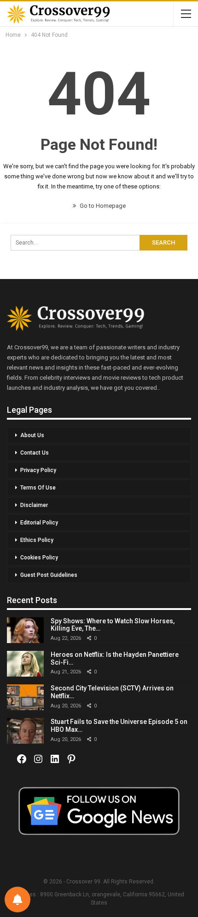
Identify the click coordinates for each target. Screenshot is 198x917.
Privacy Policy (38, 470)
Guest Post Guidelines (48, 575)
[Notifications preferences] (17, 899)
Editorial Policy (39, 522)
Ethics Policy (36, 540)
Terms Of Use (38, 487)
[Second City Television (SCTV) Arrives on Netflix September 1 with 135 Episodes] (25, 697)
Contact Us (34, 453)
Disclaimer (34, 505)
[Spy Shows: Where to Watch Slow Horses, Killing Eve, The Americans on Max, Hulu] (25, 630)
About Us (32, 435)
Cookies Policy (39, 557)
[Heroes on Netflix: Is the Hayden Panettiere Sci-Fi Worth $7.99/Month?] (25, 664)
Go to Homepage (102, 205)
